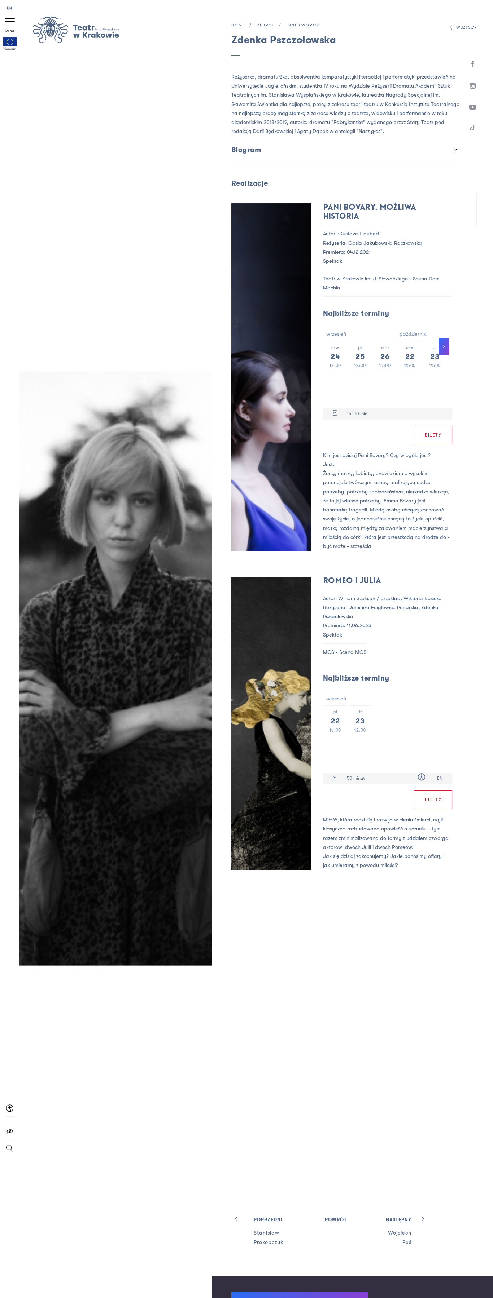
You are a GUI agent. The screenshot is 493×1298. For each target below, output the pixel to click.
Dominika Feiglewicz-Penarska (383, 607)
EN (10, 8)
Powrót (336, 1220)
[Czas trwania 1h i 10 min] (335, 414)
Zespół (266, 25)
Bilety (433, 435)
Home (238, 25)
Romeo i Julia (352, 581)
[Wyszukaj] (9, 1151)
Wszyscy (466, 27)
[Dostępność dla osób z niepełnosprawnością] (421, 778)
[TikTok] (473, 129)
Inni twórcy (303, 25)
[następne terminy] (444, 347)
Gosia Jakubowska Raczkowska (385, 243)
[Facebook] (473, 64)
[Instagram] (473, 86)
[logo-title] (75, 42)
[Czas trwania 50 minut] (335, 778)
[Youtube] (473, 107)
